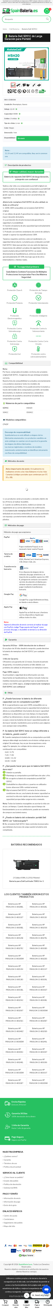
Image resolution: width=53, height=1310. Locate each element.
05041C (29, 412)
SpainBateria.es (25, 1264)
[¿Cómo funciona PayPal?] (16, 1251)
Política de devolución (12, 1184)
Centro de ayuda (10, 1216)
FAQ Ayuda (48, 1305)
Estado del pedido (11, 1181)
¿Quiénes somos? (11, 1156)
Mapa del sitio (9, 1226)
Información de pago (12, 1202)
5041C (5, 412)
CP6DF (5, 424)
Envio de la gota (10, 1205)
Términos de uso (10, 1163)
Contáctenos (9, 1219)
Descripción (16, 1306)
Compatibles (26, 1306)
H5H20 (29, 408)
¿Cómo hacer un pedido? (14, 1177)
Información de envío (12, 1198)
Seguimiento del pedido (13, 1223)
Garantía (7, 1160)
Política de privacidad (12, 1167)
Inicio (5, 29)
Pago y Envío (37, 1306)
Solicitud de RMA (10, 1188)
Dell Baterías (14, 29)
